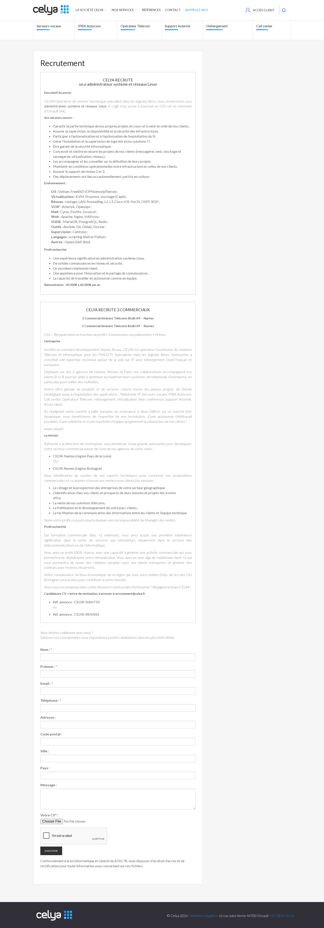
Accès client (264, 10)
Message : (48, 785)
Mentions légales (203, 916)
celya (51, 9)
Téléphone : (50, 700)
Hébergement (217, 26)
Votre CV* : (49, 815)
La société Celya (90, 10)
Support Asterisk (177, 26)
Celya (54, 915)
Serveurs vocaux (49, 26)
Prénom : (48, 666)
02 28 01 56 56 (283, 916)
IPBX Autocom (89, 26)
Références (151, 10)
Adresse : (48, 717)
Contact (173, 10)
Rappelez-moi (196, 10)
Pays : (45, 768)
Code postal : (51, 734)
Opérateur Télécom (135, 26)
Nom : (46, 649)
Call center (264, 26)
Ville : (44, 751)
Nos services (123, 10)
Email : (46, 683)
